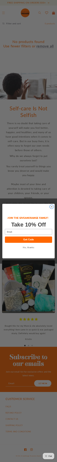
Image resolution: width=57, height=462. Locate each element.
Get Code (28, 239)
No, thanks (28, 247)
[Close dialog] (52, 207)
